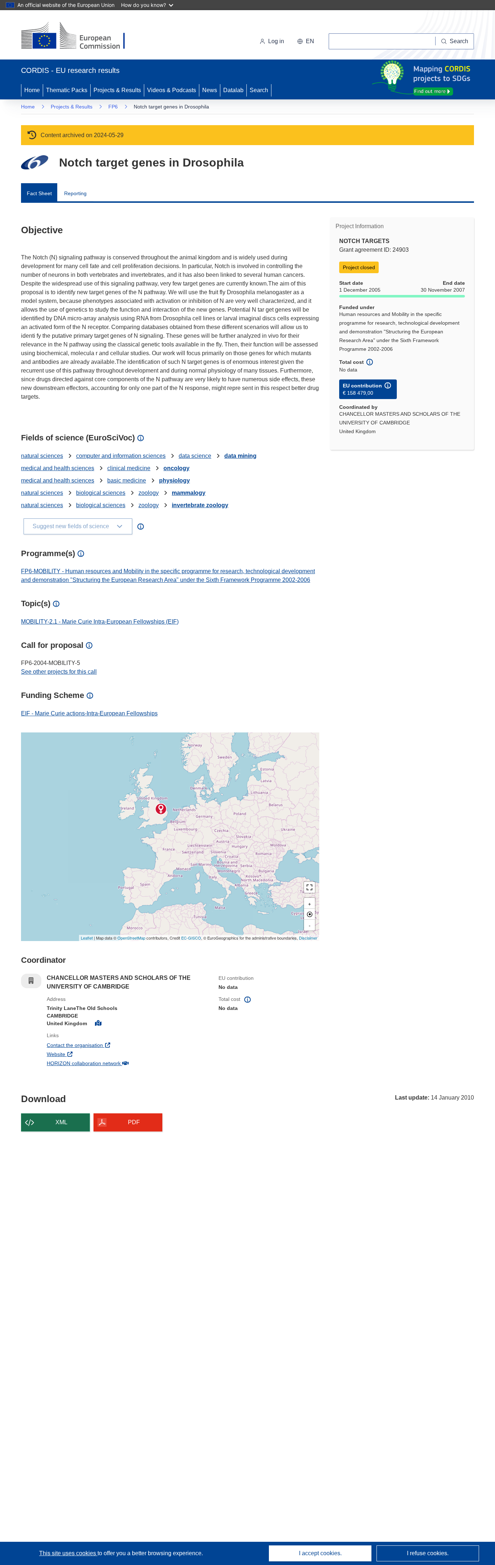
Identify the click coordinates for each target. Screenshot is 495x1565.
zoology (148, 493)
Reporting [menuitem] (75, 193)
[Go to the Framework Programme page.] (34, 162)
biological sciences (100, 493)
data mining (240, 456)
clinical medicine (128, 468)
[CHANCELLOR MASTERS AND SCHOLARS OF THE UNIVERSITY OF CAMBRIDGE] (161, 809)
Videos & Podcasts (171, 90)
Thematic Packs (66, 90)
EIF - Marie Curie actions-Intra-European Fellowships (89, 713)
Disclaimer (308, 938)
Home (32, 90)
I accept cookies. (320, 1553)
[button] (305, 41)
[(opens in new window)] (79, 36)
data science (195, 456)
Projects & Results (117, 90)
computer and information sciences (121, 456)
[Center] (309, 914)
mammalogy (188, 493)
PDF (134, 1122)
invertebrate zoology (200, 505)
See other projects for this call (59, 672)
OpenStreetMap (131, 938)
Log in (276, 41)
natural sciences (42, 456)
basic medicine (126, 480)
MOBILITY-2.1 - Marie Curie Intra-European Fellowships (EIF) (100, 622)
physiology (174, 480)
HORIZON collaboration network (110, 1063)
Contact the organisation (102, 1045)
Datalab (233, 90)
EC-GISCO (191, 938)
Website (83, 1054)
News (209, 90)
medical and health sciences (57, 468)
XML (61, 1122)
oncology (176, 468)
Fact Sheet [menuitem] (39, 193)
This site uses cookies (68, 1553)
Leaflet (87, 938)
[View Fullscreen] (309, 887)
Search (259, 90)
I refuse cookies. (428, 1553)
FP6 (113, 107)
